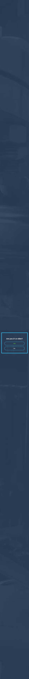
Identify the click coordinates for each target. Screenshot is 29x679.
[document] (14, 339)
